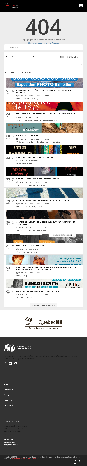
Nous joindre (8, 400)
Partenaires (8, 405)
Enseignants (8, 395)
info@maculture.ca (11, 445)
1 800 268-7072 (9, 442)
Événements (8, 390)
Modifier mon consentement (27, 458)
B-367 (14, 458)
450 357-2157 (8, 439)
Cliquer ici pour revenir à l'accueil (43, 43)
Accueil (6, 384)
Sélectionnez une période (69, 57)
